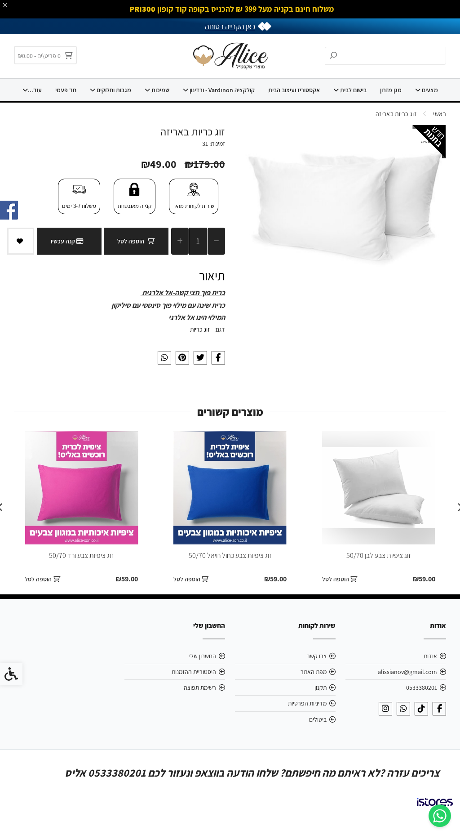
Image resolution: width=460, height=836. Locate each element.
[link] (440, 816)
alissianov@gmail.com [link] (407, 672)
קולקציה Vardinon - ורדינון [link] (221, 90)
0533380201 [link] (421, 687)
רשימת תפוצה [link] (200, 687)
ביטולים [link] (318, 719)
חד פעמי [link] (65, 90)
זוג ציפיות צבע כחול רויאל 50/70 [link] (230, 555)
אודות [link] (430, 656)
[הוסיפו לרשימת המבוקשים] (20, 241)
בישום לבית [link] (353, 90)
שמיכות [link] (159, 90)
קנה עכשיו (63, 241)
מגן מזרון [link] (391, 90)
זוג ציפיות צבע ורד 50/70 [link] (81, 555)
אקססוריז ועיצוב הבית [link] (294, 90)
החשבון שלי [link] (202, 656)
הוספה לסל (130, 241)
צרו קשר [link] (317, 656)
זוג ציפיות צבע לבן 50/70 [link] (378, 555)
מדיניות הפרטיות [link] (307, 703)
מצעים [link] (429, 90)
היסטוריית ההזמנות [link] (194, 672)
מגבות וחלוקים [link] (113, 90)
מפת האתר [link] (314, 672)
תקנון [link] (320, 687)
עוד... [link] (35, 90)
